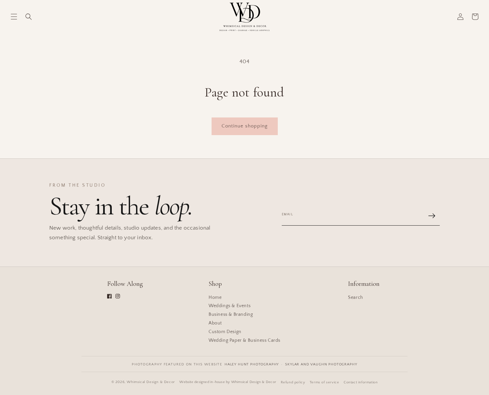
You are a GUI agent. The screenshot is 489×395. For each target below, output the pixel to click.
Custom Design (225, 331)
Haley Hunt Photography (252, 364)
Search (355, 297)
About (215, 323)
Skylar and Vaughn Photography (321, 364)
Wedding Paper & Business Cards (244, 340)
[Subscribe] (432, 215)
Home (215, 297)
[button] (14, 16)
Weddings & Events (229, 305)
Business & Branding (231, 314)
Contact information (361, 382)
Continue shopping (245, 126)
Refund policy (293, 382)
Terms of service (324, 382)
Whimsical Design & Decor (151, 382)
